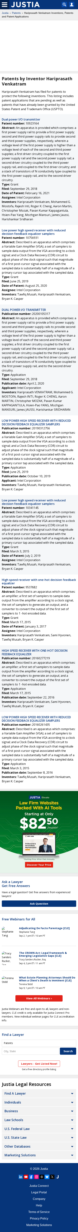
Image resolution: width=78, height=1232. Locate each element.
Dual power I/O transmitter (21, 119)
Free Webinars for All (18, 919)
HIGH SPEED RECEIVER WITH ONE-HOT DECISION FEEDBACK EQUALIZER (34, 652)
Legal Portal (39, 1192)
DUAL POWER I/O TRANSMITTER (24, 310)
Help (39, 1205)
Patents (16, 12)
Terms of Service (39, 1211)
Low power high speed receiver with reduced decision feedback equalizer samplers (34, 232)
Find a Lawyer (13, 1034)
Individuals (12, 1102)
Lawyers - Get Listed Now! (39, 1063)
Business (11, 1111)
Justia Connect (39, 1185)
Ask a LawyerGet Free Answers (16, 884)
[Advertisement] (39, 45)
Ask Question (39, 903)
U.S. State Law (15, 1137)
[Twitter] (52, 1177)
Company (39, 1198)
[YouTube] (26, 1177)
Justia (5, 12)
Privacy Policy (39, 1218)
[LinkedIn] (21, 1177)
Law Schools (13, 1120)
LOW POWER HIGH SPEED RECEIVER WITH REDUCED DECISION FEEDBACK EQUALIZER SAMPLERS (36, 422)
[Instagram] (36, 1177)
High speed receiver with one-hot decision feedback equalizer (39, 581)
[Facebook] (31, 1177)
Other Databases (17, 1146)
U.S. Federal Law (17, 1129)
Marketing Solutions (20, 1155)
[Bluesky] (47, 1177)
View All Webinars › (39, 998)
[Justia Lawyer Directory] (57, 1177)
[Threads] (42, 1177)
